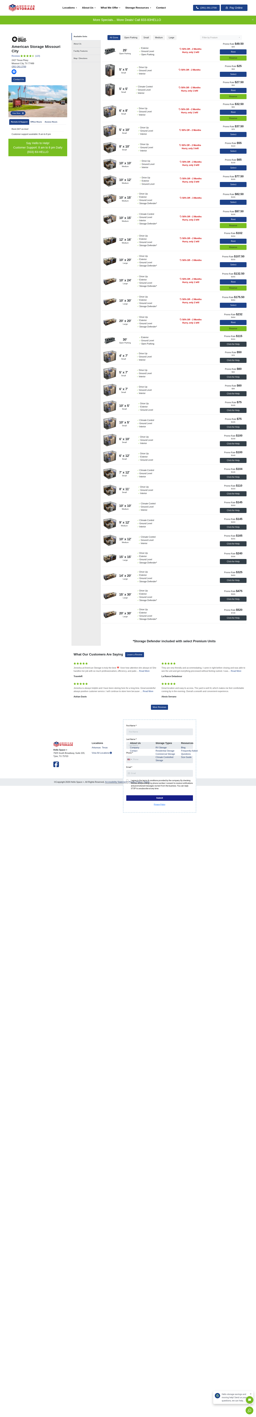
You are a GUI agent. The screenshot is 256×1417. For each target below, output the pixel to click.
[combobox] (221, 37)
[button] (249, 1400)
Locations (69, 7)
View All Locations (101, 753)
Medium (159, 37)
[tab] (86, 36)
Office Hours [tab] (36, 122)
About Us (87, 7)
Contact (161, 7)
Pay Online (236, 7)
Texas (105, 747)
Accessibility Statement (116, 782)
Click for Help (233, 344)
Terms (146, 782)
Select (233, 74)
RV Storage (161, 747)
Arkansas (96, 747)
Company (134, 747)
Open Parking (130, 37)
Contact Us (18, 79)
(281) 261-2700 (19, 67)
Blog (183, 747)
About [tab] (77, 44)
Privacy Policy (135, 782)
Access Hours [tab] (51, 122)
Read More (144, 671)
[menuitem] (69, 8)
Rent (233, 52)
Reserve (233, 58)
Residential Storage (165, 751)
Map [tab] (80, 58)
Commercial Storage (165, 754)
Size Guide (186, 757)
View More (16, 113)
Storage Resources (137, 7)
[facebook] (56, 766)
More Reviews (159, 707)
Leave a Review (134, 654)
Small (146, 37)
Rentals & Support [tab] (19, 122)
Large (171, 37)
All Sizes (114, 37)
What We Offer (109, 7)
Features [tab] (81, 51)
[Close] (253, 19)
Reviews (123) (26, 56)
